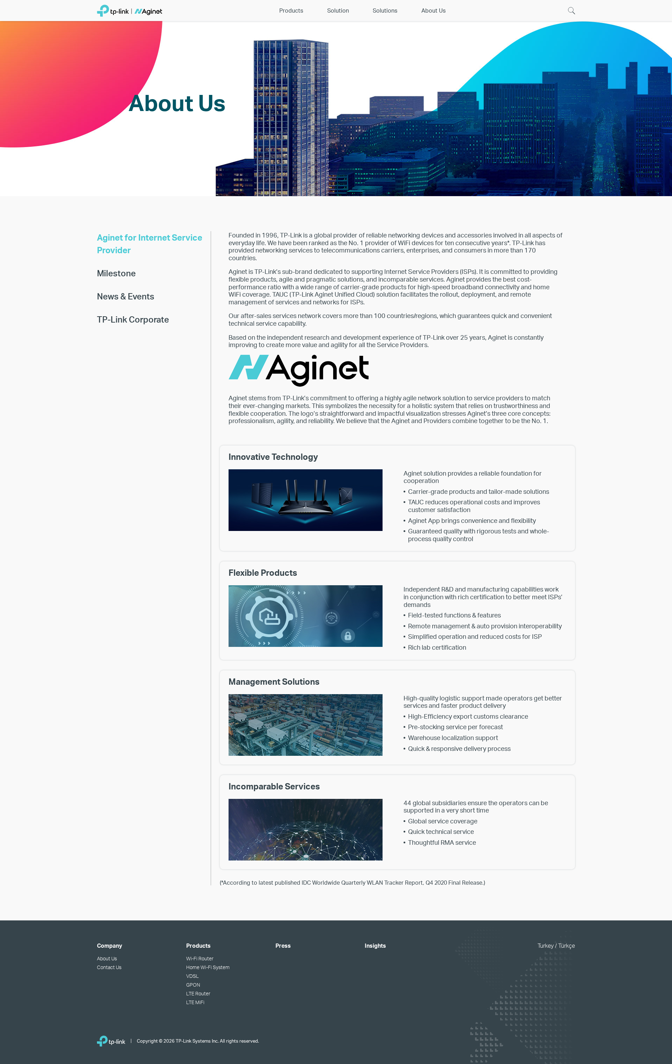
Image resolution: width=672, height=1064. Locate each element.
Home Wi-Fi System (208, 967)
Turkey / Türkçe (556, 945)
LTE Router (198, 993)
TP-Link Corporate (133, 319)
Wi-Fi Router (200, 958)
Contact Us (109, 967)
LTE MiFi (195, 1002)
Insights (375, 945)
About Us (107, 958)
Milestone (116, 273)
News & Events (125, 296)
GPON (193, 985)
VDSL (192, 976)
